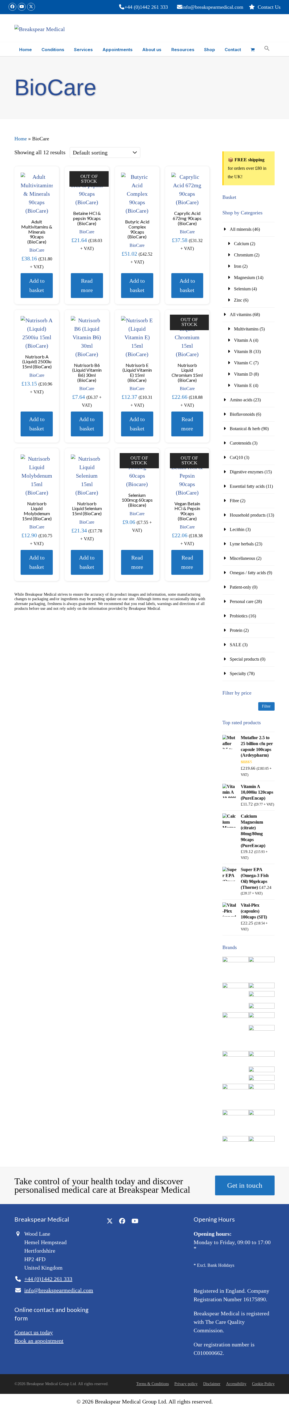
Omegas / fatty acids (248, 572)
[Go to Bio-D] (262, 995)
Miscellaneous (242, 558)
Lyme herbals (242, 543)
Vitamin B (243, 351)
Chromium (243, 255)
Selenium (242, 288)
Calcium (241, 243)
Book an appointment (39, 1341)
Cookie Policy (263, 1384)
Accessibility (236, 1384)
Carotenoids (240, 443)
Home (20, 139)
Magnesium (244, 277)
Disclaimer (211, 1384)
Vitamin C (243, 362)
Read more (87, 285)
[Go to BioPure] (262, 1016)
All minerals (240, 229)
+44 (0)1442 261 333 (146, 7)
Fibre (234, 500)
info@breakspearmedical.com (212, 7)
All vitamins (240, 314)
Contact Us (269, 7)
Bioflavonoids (242, 414)
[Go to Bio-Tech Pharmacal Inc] (262, 1007)
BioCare (36, 250)
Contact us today (33, 1332)
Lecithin (237, 529)
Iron (237, 266)
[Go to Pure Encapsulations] (262, 1113)
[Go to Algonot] (262, 960)
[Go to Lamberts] (235, 1087)
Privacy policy (186, 1384)
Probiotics (239, 615)
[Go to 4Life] (235, 960)
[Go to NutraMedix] (235, 1113)
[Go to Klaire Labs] (262, 1079)
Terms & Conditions (152, 1384)
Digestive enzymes (246, 471)
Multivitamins (246, 329)
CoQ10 (236, 457)
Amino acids (241, 399)
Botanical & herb (245, 428)
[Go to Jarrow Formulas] (262, 1055)
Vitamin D (243, 374)
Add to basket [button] (37, 285)
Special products (244, 659)
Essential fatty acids (247, 486)
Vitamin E (243, 385)
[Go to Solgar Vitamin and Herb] (235, 1140)
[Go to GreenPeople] (235, 1055)
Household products (248, 515)
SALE (235, 644)
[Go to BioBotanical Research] (235, 1016)
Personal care (241, 601)
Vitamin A (243, 340)
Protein (236, 630)
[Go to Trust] (262, 1140)
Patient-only (240, 587)
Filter (266, 706)
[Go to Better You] (262, 986)
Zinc (238, 300)
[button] (252, 49)
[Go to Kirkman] (262, 1070)
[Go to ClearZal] (262, 1029)
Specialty (238, 673)
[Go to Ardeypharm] (235, 986)
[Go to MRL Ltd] (262, 1087)
